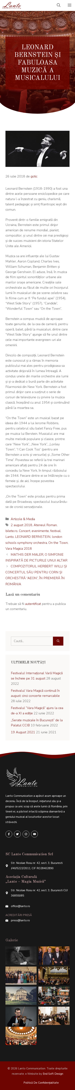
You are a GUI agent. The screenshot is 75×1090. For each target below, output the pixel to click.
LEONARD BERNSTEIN (32, 537)
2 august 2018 (21, 525)
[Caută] (58, 641)
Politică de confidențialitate (41, 1083)
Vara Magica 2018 (18, 548)
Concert (24, 531)
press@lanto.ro (20, 920)
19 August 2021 (23, 732)
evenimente (40, 531)
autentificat (33, 604)
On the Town (58, 543)
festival (55, 531)
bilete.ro (11, 531)
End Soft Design (53, 1074)
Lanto (9, 537)
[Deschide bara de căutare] (58, 5)
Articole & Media (23, 519)
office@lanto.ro (20, 906)
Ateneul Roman (45, 525)
